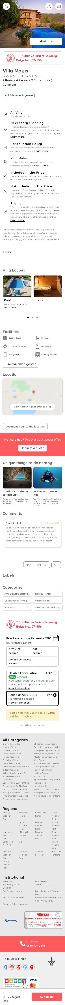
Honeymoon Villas (11, 756)
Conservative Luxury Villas (16, 782)
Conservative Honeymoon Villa (18, 600)
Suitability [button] (47, 997)
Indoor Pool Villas (11, 769)
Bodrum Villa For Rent (55, 825)
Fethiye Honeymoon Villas (46, 753)
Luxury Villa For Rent (44, 766)
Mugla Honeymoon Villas (46, 756)
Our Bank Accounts (12, 891)
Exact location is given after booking (32, 406)
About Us (7, 881)
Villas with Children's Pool (15, 773)
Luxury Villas (9, 747)
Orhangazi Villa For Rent (8, 864)
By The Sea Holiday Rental (47, 779)
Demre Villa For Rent (55, 815)
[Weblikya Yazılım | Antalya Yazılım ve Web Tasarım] (51, 961)
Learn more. (17, 136)
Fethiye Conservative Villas (16, 792)
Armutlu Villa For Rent (7, 854)
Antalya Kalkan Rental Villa (18, 593)
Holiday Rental (43, 593)
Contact (39, 884)
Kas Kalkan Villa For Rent (46, 789)
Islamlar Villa (40, 786)
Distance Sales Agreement (15, 904)
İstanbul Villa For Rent (23, 854)
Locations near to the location (25, 426)
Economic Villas (10, 750)
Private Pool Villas (11, 776)
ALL (56, 565)
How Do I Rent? (42, 881)
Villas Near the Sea (12, 763)
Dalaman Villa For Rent (39, 835)
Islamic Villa (40, 782)
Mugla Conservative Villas (15, 795)
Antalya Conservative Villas (16, 789)
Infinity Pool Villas (11, 743)
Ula (20, 841)
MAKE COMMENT (37, 565)
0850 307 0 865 (35, 945)
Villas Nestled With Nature (48, 607)
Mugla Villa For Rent (23, 825)
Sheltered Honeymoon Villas (47, 743)
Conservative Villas (12, 753)
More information (19, 688)
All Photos (46, 41)
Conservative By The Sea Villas (18, 786)
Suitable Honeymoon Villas (47, 747)
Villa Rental (39, 760)
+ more (7, 252)
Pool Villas (10, 607)
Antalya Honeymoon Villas (47, 750)
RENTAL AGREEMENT (13, 897)
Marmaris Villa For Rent (7, 835)
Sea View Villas (10, 760)
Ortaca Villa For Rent (55, 835)
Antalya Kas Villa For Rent (47, 795)
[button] (28, 317)
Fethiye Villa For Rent (39, 825)
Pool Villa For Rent (43, 769)
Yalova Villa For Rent (55, 845)
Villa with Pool (42, 600)
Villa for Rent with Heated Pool (48, 763)
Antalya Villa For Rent (7, 815)
